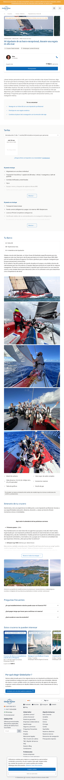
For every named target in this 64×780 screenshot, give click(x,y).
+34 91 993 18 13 (11, 706)
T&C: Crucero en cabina (30, 739)
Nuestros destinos (48, 731)
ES (29, 700)
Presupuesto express (49, 739)
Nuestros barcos (48, 734)
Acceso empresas (28, 754)
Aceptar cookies (32, 769)
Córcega (45, 724)
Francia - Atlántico (20, 13)
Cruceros (10, 13)
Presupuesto (32, 68)
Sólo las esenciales (32, 773)
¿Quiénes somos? (28, 714)
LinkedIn (53, 704)
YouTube (36, 704)
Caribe (45, 727)
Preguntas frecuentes (30, 729)
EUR (47, 700)
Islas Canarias (47, 714)
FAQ (24, 744)
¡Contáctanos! (46, 158)
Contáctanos (27, 748)
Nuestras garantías (29, 719)
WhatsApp (9, 712)
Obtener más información (34, 765)
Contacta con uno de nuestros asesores (19, 691)
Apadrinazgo (27, 724)
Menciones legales (29, 736)
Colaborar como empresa (31, 757)
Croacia (45, 719)
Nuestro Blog (27, 746)
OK (19, 731)
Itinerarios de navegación (51, 736)
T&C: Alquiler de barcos (30, 741)
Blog (26, 707)
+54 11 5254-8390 (11, 709)
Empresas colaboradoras (31, 722)
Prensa (25, 731)
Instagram (45, 704)
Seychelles (46, 729)
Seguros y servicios (29, 727)
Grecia (45, 722)
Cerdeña (45, 717)
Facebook (27, 704)
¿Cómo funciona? (28, 717)
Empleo (25, 734)
